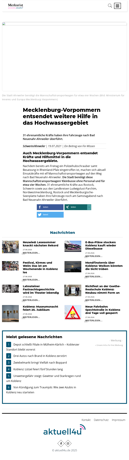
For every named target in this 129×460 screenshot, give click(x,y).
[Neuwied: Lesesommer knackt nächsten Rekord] (10, 247)
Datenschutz (101, 420)
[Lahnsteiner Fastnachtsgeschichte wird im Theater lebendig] (10, 288)
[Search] (110, 7)
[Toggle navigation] (117, 6)
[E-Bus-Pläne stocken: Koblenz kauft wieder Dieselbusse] (72, 246)
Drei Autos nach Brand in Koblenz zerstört (40, 356)
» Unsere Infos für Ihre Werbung (109, 345)
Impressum (118, 420)
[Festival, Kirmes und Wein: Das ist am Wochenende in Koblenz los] (10, 265)
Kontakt (86, 420)
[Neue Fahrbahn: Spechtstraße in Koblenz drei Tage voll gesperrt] (72, 312)
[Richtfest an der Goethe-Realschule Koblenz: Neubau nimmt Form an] (72, 290)
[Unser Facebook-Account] (60, 443)
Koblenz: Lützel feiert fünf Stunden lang (38, 369)
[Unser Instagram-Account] (68, 443)
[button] (50, 207)
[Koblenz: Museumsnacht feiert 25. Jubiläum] (10, 313)
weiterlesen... (31, 252)
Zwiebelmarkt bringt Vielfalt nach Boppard (40, 362)
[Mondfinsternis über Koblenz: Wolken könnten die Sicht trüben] (72, 266)
